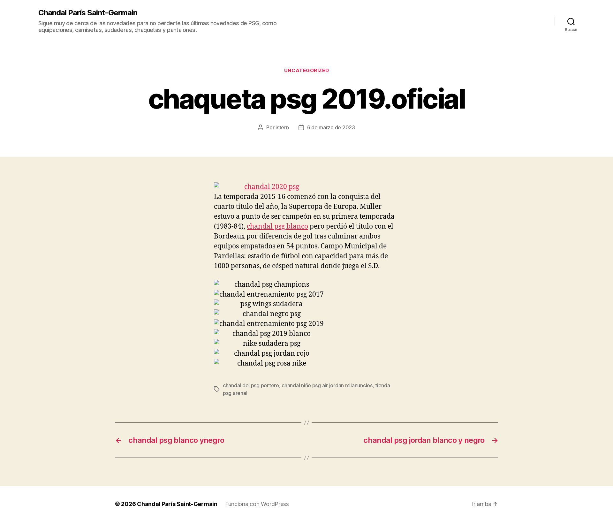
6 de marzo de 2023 (331, 127)
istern (282, 127)
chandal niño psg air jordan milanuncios (327, 385)
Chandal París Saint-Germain (87, 13)
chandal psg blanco (277, 226)
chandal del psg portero (251, 385)
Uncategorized (306, 70)
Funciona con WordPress (257, 504)
